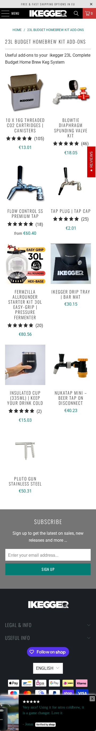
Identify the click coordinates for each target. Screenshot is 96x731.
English (44, 668)
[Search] (76, 13)
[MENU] (2, 13)
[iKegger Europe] (48, 13)
